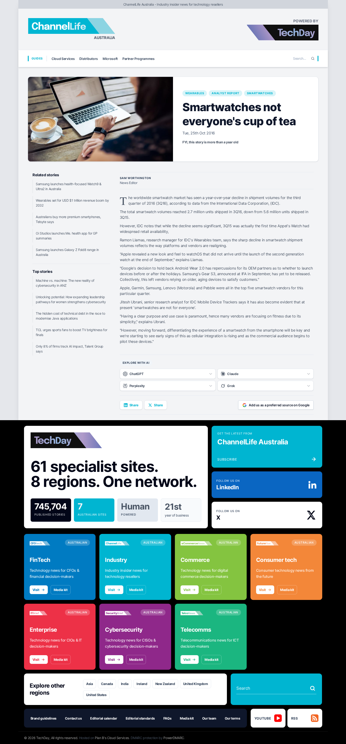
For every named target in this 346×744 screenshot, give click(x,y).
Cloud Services (63, 59)
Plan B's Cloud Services (112, 738)
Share (133, 405)
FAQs (167, 718)
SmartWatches (260, 93)
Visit (35, 590)
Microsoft (110, 59)
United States (96, 695)
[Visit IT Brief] (45, 613)
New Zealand (165, 684)
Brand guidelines (43, 718)
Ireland (142, 684)
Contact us (73, 718)
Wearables (194, 93)
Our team (209, 718)
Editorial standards (140, 718)
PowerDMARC (173, 738)
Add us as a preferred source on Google (279, 405)
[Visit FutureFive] (272, 543)
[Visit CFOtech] (45, 543)
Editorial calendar (103, 718)
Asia (89, 684)
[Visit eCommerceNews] (196, 543)
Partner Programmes (138, 59)
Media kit (61, 590)
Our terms (232, 718)
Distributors (88, 59)
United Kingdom (195, 684)
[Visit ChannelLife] (121, 543)
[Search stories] (312, 688)
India (125, 684)
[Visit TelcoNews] (196, 613)
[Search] (313, 58)
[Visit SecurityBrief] (121, 613)
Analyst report (225, 93)
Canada (107, 684)
